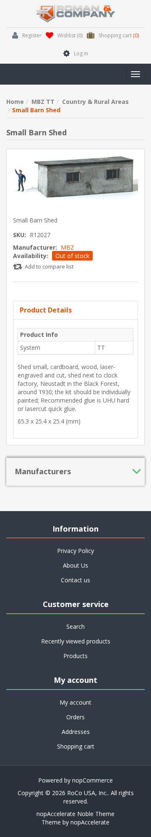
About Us (75, 565)
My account (75, 702)
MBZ (67, 247)
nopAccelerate (89, 822)
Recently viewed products (75, 641)
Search (75, 626)
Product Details (46, 310)
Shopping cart (75, 746)
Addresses (76, 732)
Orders (75, 717)
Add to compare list (49, 266)
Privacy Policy (75, 551)
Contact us (75, 580)
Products (75, 656)
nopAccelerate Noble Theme (75, 814)
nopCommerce (92, 780)
